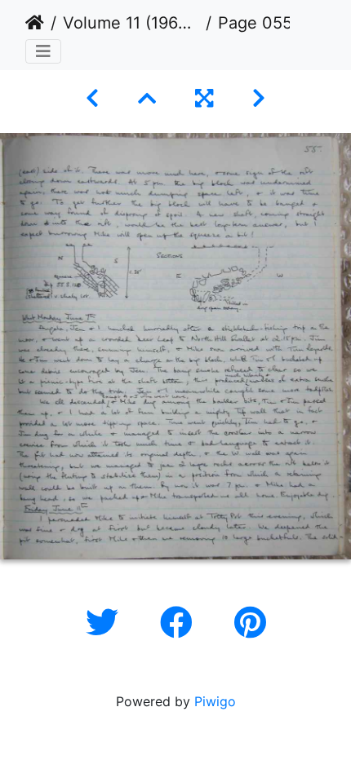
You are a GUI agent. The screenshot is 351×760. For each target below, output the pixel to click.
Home (34, 23)
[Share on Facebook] (181, 623)
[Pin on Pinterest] (250, 623)
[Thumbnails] (147, 98)
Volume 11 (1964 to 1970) (131, 23)
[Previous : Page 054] (92, 98)
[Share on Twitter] (106, 623)
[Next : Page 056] (259, 98)
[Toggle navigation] (43, 51)
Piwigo (215, 701)
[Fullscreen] (204, 98)
